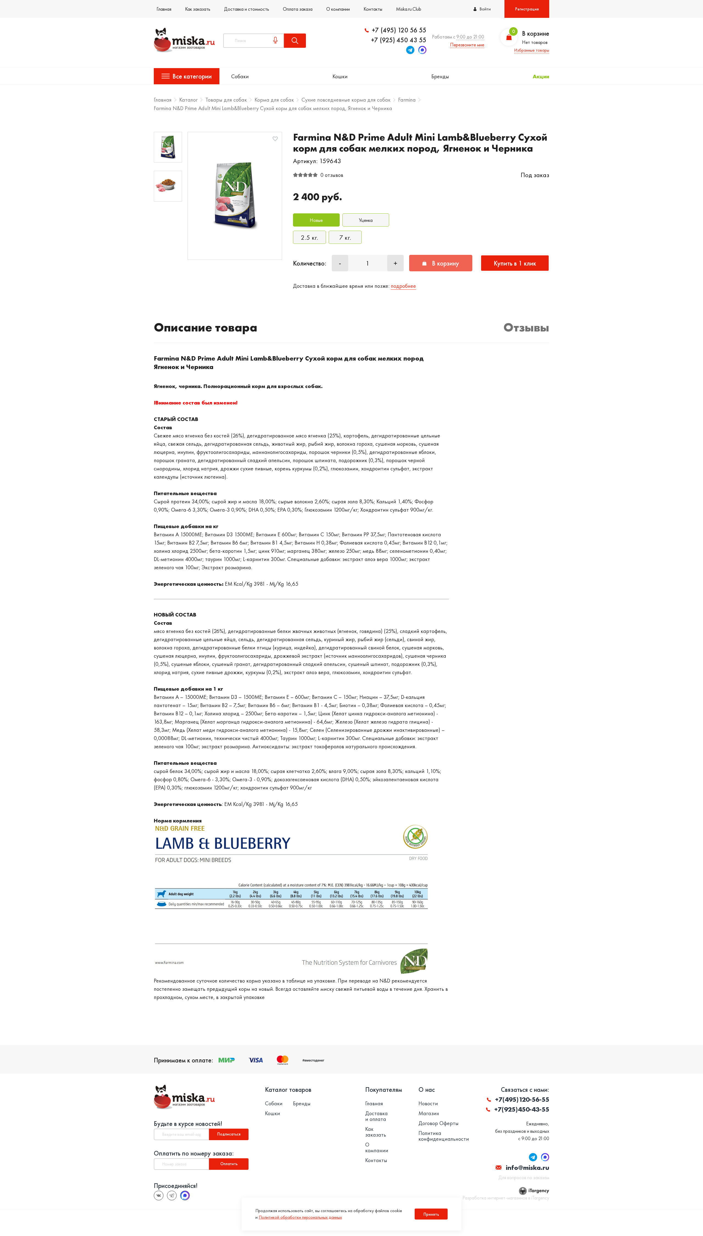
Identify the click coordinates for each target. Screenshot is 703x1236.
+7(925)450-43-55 (521, 1109)
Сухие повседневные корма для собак (346, 99)
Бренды (440, 76)
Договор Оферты (439, 1123)
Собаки (240, 76)
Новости (428, 1103)
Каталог (188, 99)
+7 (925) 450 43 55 (398, 40)
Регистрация (527, 9)
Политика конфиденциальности (444, 1136)
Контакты (373, 9)
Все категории (192, 76)
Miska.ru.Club (408, 9)
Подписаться (229, 1134)
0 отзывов (331, 174)
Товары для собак (226, 99)
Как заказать (197, 9)
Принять (431, 1214)
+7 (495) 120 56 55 (399, 30)
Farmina (407, 99)
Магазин (429, 1113)
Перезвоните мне (467, 44)
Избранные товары (531, 50)
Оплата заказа (298, 9)
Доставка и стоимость (246, 9)
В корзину (445, 263)
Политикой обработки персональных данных (300, 1217)
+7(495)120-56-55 (522, 1099)
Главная (164, 9)
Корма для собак (274, 99)
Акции (541, 76)
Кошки (340, 76)
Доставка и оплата (376, 1116)
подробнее (403, 285)
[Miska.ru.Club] (172, 1195)
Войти (485, 9)
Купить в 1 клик (515, 263)
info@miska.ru (527, 1167)
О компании (338, 9)
